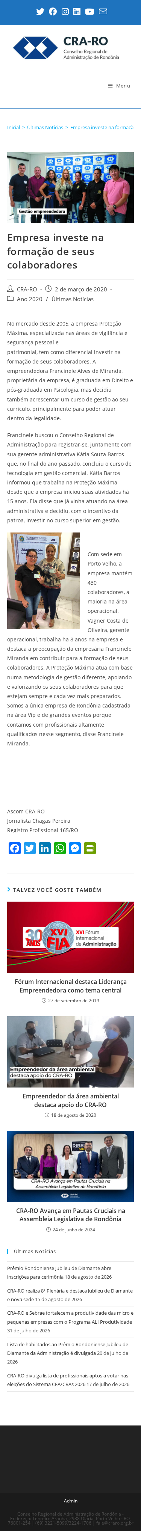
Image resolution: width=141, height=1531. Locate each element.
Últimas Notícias (73, 299)
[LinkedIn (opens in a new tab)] (77, 12)
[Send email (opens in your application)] (102, 12)
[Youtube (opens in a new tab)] (90, 12)
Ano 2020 (29, 299)
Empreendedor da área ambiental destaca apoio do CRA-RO (71, 1100)
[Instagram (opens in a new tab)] (65, 12)
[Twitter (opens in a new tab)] (40, 12)
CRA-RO (27, 289)
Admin (70, 1501)
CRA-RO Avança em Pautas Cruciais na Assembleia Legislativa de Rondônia (70, 1215)
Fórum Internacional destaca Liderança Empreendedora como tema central (71, 985)
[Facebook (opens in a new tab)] (53, 12)
